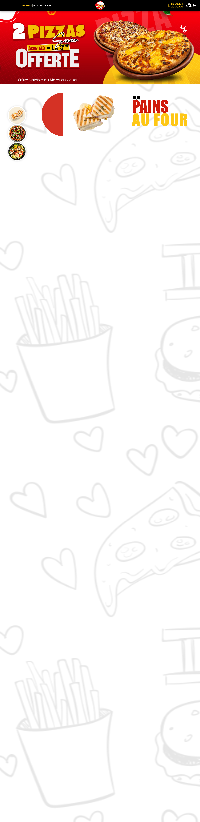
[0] (187, 5)
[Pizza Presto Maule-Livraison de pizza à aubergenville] (100, 5)
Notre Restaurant (42, 5)
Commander (25, 5)
